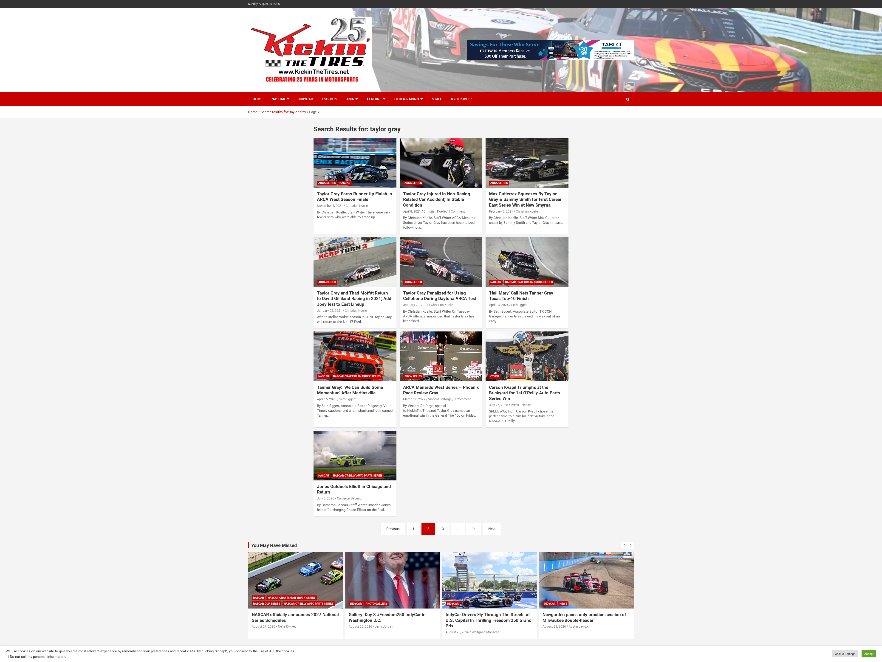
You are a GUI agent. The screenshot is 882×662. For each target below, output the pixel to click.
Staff (437, 99)
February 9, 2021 (501, 211)
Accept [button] (869, 654)
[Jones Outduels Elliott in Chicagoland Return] (355, 456)
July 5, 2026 (325, 498)
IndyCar (305, 99)
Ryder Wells (462, 99)
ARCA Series (327, 183)
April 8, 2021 (412, 211)
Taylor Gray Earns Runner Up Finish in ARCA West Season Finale (354, 196)
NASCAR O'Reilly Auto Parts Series (357, 475)
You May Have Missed (274, 545)
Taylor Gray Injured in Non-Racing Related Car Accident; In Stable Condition (436, 199)
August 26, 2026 (360, 626)
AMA (350, 99)
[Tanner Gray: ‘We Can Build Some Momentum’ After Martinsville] (355, 356)
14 (473, 529)
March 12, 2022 (414, 399)
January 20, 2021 (415, 305)
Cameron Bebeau (349, 498)
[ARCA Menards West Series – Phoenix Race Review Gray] (441, 356)
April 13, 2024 (499, 305)
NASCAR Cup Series (266, 603)
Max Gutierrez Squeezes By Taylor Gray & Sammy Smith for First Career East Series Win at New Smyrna (525, 199)
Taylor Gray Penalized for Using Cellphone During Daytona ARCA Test (439, 295)
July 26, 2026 (498, 405)
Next (491, 529)
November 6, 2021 (330, 206)
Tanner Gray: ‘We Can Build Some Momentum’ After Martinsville (350, 390)
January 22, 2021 (329, 310)
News (563, 603)
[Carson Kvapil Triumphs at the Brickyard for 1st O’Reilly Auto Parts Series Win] (527, 356)
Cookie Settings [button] (845, 654)
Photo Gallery (376, 603)
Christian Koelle (357, 206)
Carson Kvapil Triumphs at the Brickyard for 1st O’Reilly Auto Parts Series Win (524, 393)
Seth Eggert (519, 305)
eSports (329, 99)
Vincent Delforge (440, 399)
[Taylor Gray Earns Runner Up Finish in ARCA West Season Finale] (355, 163)
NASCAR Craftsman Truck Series (529, 282)
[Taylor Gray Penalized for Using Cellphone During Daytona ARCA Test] (441, 262)
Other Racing (406, 99)
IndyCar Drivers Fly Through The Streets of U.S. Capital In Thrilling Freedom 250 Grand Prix (488, 620)
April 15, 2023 (326, 399)
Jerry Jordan (384, 626)
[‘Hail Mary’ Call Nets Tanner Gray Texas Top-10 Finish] (527, 262)
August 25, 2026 (457, 632)
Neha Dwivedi (287, 626)
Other (494, 376)
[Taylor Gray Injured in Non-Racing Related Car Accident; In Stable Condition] (441, 163)
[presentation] (624, 545)
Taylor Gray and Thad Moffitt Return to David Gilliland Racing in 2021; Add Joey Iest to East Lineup (354, 298)
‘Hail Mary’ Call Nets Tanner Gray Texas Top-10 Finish (521, 295)
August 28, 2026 (554, 626)
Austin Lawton (579, 626)
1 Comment (456, 211)
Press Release (521, 405)
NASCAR (278, 99)
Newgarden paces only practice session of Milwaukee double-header (584, 617)
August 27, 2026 (263, 626)
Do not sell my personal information (37, 657)
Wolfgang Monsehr (485, 632)
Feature (374, 99)
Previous (393, 529)
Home (257, 99)
